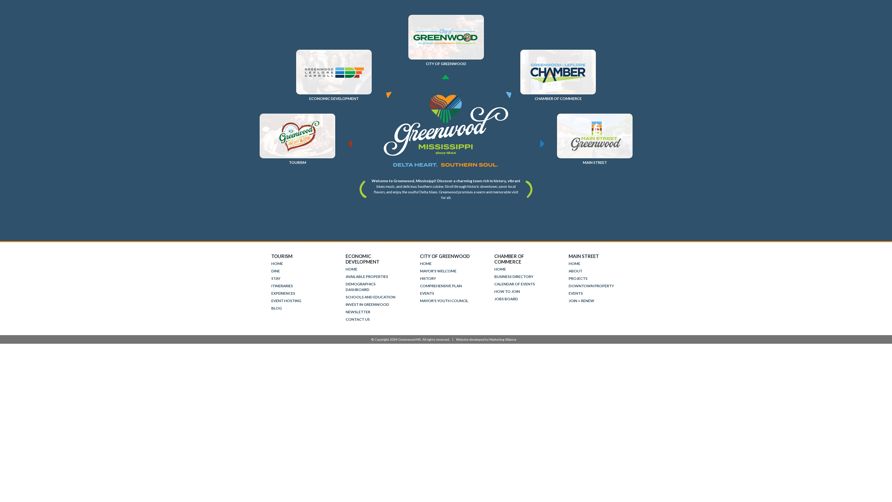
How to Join (507, 291)
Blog (276, 308)
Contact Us (358, 319)
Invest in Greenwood (367, 304)
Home (277, 263)
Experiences (283, 293)
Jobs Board (506, 299)
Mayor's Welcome (438, 271)
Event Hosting (286, 300)
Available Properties (367, 276)
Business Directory (513, 276)
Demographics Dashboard (361, 287)
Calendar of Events (514, 284)
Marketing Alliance (502, 339)
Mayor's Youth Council (444, 300)
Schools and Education (370, 297)
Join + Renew (581, 300)
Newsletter (358, 312)
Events (427, 293)
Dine (275, 271)
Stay (275, 278)
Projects (578, 278)
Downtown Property (591, 286)
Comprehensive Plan (441, 286)
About (575, 271)
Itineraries (282, 286)
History (428, 278)
